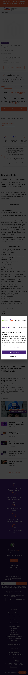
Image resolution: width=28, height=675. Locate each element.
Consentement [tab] (5, 327)
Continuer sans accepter (20, 320)
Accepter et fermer (14, 352)
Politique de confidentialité (16, 347)
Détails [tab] (13, 327)
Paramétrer (13, 356)
